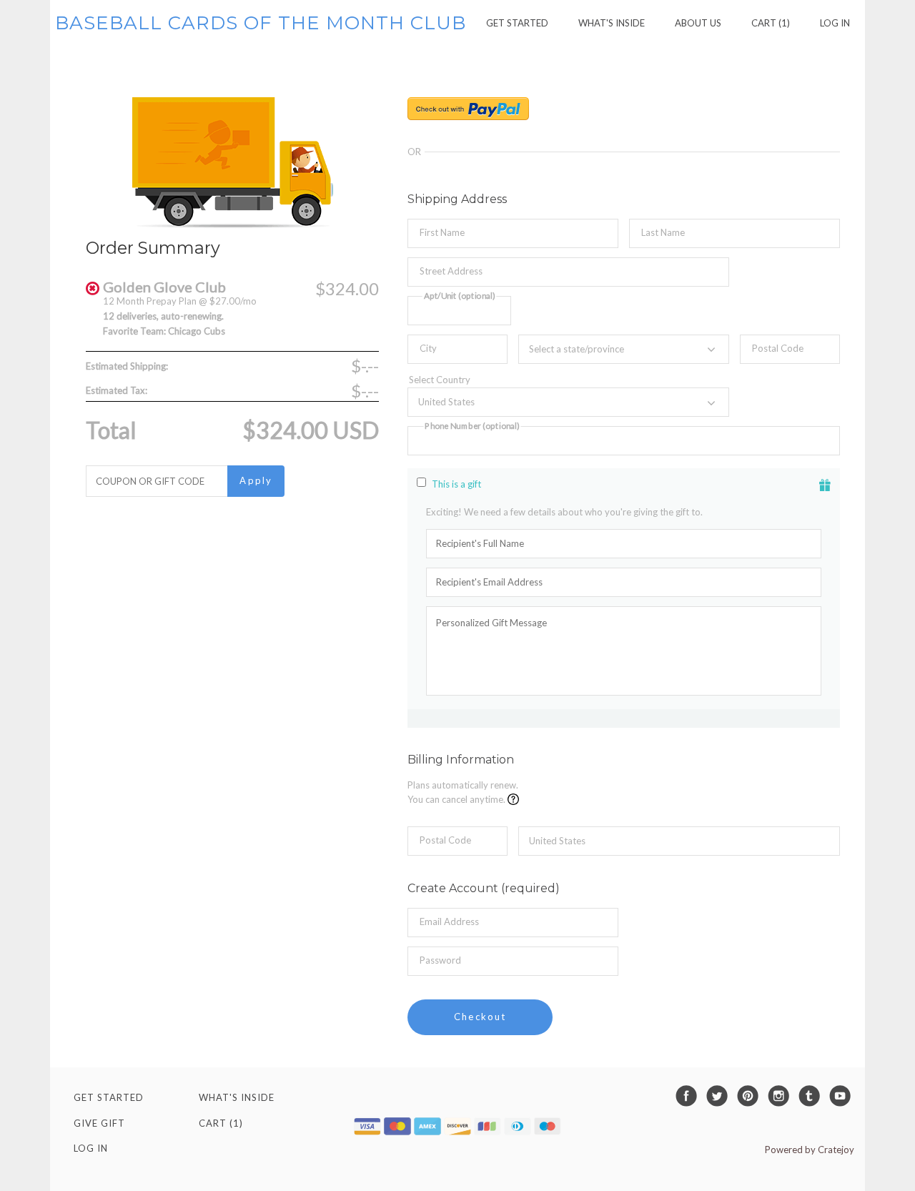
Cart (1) (770, 23)
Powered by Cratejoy (809, 1149)
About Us (698, 23)
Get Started (517, 23)
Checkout (480, 1016)
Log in (835, 23)
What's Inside (611, 23)
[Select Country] (568, 380)
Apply (255, 480)
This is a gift (456, 484)
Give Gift (99, 1123)
